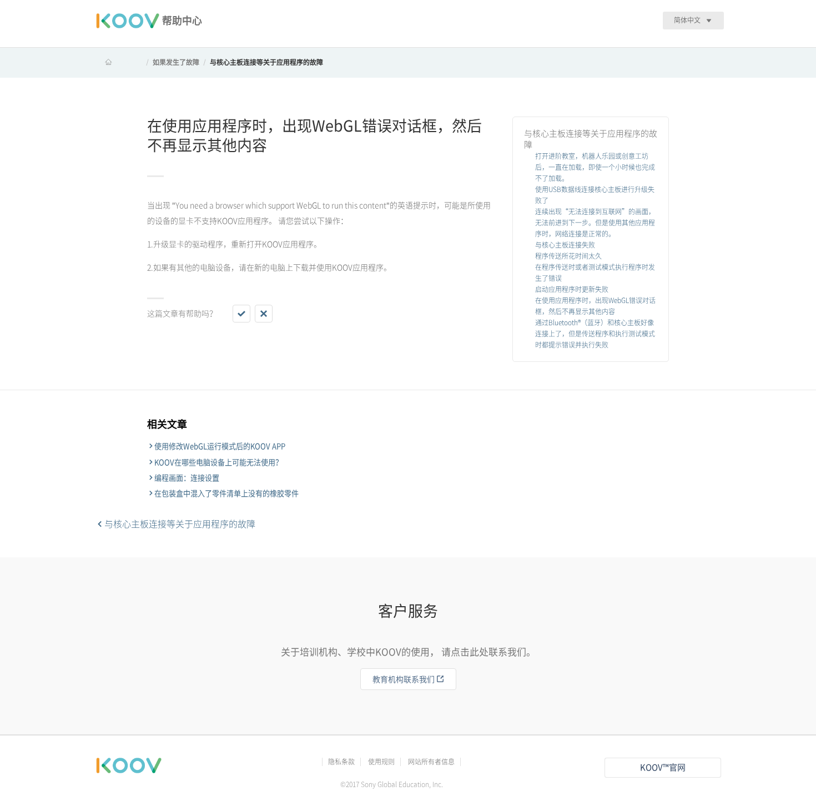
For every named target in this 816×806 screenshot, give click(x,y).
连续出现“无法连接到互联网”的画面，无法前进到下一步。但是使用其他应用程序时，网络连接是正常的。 (595, 222)
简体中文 (687, 20)
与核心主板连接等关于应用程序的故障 (266, 62)
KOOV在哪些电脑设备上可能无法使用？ (218, 462)
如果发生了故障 (176, 62)
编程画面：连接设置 (186, 478)
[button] (241, 314)
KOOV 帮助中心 (118, 62)
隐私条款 (341, 761)
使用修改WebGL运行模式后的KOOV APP (219, 446)
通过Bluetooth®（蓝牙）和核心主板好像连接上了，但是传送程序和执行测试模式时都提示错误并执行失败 (595, 333)
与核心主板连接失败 (565, 244)
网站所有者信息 (431, 761)
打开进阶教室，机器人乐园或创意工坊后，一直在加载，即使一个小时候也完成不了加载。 (595, 167)
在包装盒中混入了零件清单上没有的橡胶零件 (226, 493)
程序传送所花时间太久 (568, 256)
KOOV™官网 (663, 767)
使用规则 (381, 761)
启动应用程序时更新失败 (571, 289)
